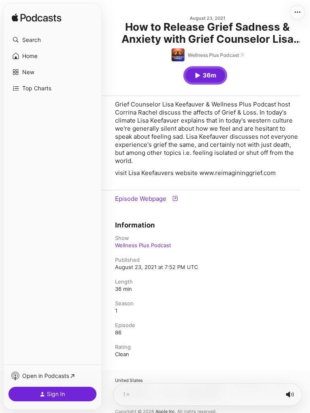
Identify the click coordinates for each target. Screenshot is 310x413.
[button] (52, 40)
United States (129, 380)
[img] (36, 18)
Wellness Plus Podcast (143, 245)
